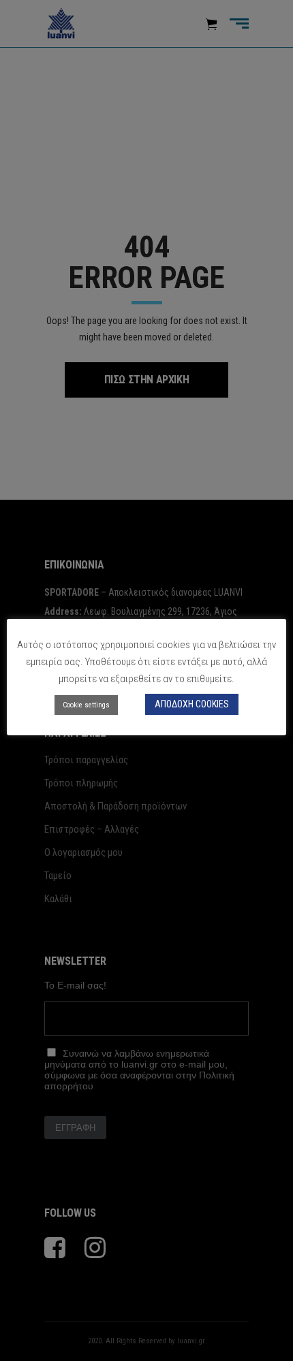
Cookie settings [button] (86, 705)
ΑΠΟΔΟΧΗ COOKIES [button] (192, 704)
